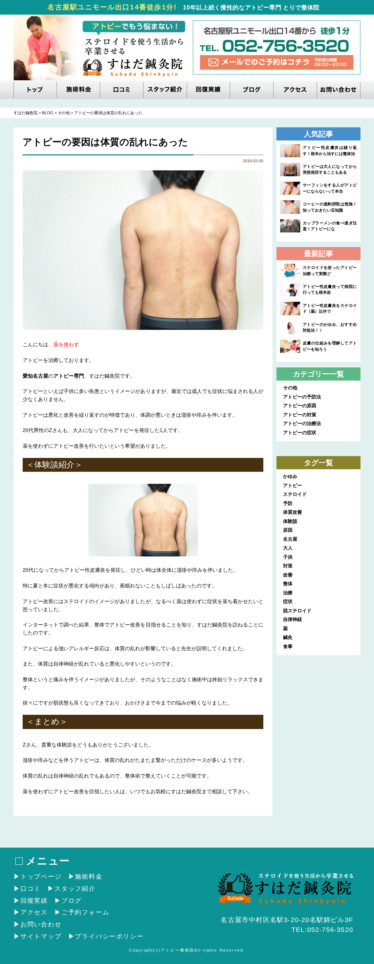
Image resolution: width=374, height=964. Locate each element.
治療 (288, 592)
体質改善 (292, 512)
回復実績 (34, 900)
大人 (288, 548)
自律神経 (292, 619)
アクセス (34, 912)
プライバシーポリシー (109, 936)
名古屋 (290, 539)
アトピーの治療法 (302, 423)
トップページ (41, 876)
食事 (288, 646)
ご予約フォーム (85, 912)
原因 (288, 530)
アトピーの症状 (299, 432)
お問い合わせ (41, 924)
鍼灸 (288, 637)
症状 (288, 601)
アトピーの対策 (299, 414)
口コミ (30, 888)
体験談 (290, 521)
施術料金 (88, 876)
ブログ (71, 900)
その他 (290, 387)
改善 (288, 575)
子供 (288, 557)
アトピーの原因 (299, 405)
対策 (288, 565)
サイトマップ (41, 936)
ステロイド (295, 494)
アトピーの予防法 (302, 397)
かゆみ (290, 476)
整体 (288, 583)
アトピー (292, 485)
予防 (288, 503)
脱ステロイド (297, 610)
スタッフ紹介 (75, 888)
